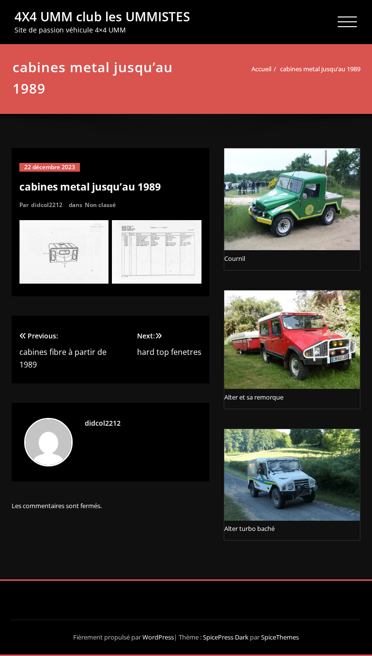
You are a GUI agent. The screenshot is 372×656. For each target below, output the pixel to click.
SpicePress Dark (225, 637)
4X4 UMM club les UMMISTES (102, 16)
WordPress (158, 637)
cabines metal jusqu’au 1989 (320, 68)
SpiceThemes (279, 637)
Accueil (261, 68)
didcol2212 (46, 205)
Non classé (100, 205)
